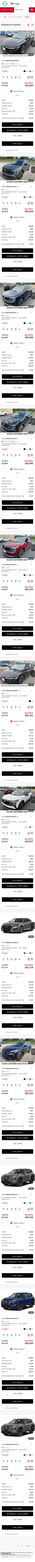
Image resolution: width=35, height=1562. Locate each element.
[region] (17, 109)
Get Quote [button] (17, 124)
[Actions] (31, 60)
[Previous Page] (18, 1546)
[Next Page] (22, 1546)
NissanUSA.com (28, 1557)
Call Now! (17, 135)
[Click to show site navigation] (32, 9)
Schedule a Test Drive (17, 130)
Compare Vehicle (11, 150)
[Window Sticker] (32, 77)
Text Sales (17, 143)
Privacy (17, 1557)
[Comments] (28, 77)
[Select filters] (28, 24)
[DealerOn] (6, 1553)
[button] (7, 9)
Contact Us (11, 1557)
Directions (19, 10)
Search (27, 17)
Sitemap (22, 1557)
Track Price (19, 91)
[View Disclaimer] (19, 77)
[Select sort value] (31, 25)
